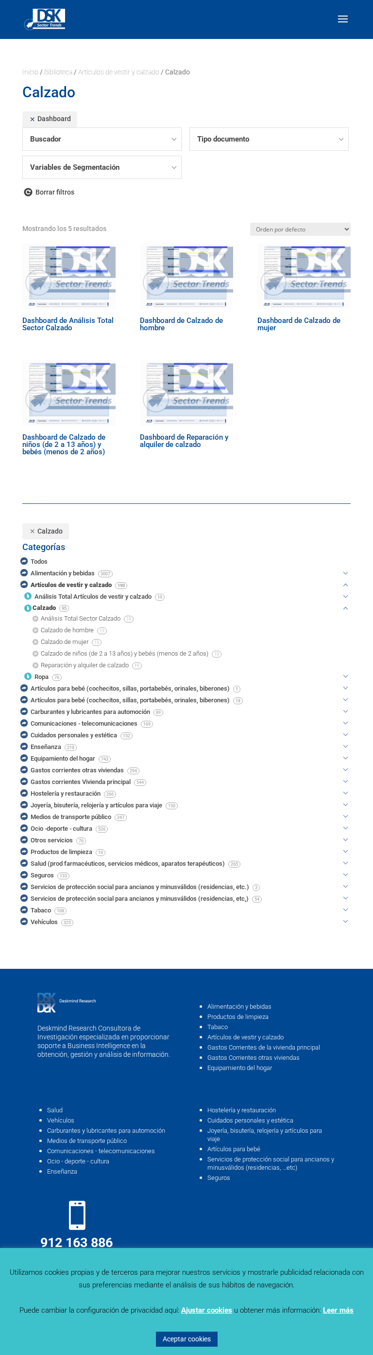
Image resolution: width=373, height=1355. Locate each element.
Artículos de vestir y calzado (118, 72)
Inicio (30, 72)
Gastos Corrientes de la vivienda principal (263, 1047)
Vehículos (60, 1120)
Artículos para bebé (233, 1149)
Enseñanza (62, 1171)
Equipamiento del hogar (239, 1067)
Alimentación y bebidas (239, 1006)
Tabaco (217, 1027)
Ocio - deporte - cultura (78, 1161)
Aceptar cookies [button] (187, 1339)
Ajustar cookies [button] (206, 1310)
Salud (55, 1110)
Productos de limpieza (238, 1016)
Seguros (218, 1177)
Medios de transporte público (87, 1140)
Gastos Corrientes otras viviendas (253, 1057)
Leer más (338, 1310)
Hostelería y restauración (241, 1110)
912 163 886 (76, 1242)
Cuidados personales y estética (250, 1120)
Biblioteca (58, 72)
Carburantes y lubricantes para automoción (106, 1130)
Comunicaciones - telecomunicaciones (101, 1151)
